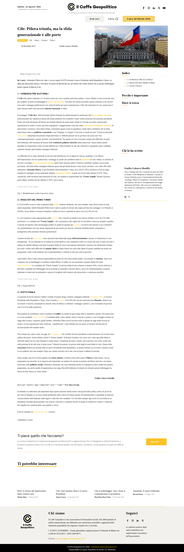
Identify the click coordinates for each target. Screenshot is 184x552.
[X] (158, 8)
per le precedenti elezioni (42, 163)
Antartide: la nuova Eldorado (146, 491)
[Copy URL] (63, 52)
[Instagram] (148, 8)
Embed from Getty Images (27, 187)
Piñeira (52, 40)
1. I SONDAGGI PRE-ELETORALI (140, 80)
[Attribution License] (65, 415)
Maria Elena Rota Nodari (103, 497)
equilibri (76, 225)
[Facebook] (143, 8)
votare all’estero (39, 317)
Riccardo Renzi (138, 494)
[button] (113, 19)
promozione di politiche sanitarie (97, 125)
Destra (37, 40)
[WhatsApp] (52, 52)
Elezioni (44, 40)
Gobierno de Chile (40, 412)
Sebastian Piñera (97, 297)
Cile (30, 40)
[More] (81, 52)
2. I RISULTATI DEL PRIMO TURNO (141, 83)
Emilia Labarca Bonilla (68, 46)
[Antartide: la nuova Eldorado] (150, 479)
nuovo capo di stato (56, 102)
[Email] (69, 52)
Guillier (62, 300)
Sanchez (54, 218)
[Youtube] (164, 8)
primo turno (38, 238)
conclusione (22, 136)
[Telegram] (58, 52)
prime (56, 204)
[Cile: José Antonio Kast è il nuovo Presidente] (72, 479)
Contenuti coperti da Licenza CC (104, 547)
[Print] (75, 52)
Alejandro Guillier (63, 173)
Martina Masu (22, 497)
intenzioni (85, 159)
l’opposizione (56, 334)
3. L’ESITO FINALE (134, 86)
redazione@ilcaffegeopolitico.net (70, 538)
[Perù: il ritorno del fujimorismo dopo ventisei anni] (34, 479)
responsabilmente (24, 265)
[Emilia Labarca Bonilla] (57, 46)
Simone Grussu (61, 497)
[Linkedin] (153, 8)
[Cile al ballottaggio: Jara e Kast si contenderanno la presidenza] (111, 479)
